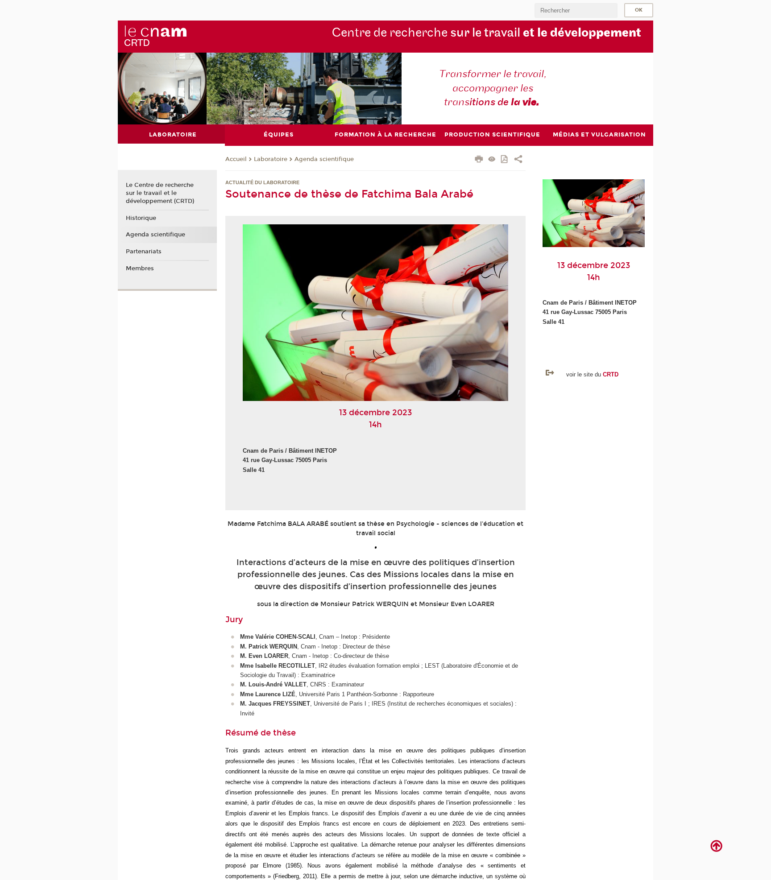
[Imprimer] (479, 160)
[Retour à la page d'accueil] (155, 36)
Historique (141, 218)
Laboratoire (270, 159)
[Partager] (518, 160)
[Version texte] (492, 160)
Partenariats (144, 251)
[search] (576, 10)
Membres (140, 268)
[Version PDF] (505, 160)
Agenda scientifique (324, 159)
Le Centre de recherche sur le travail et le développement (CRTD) (160, 193)
